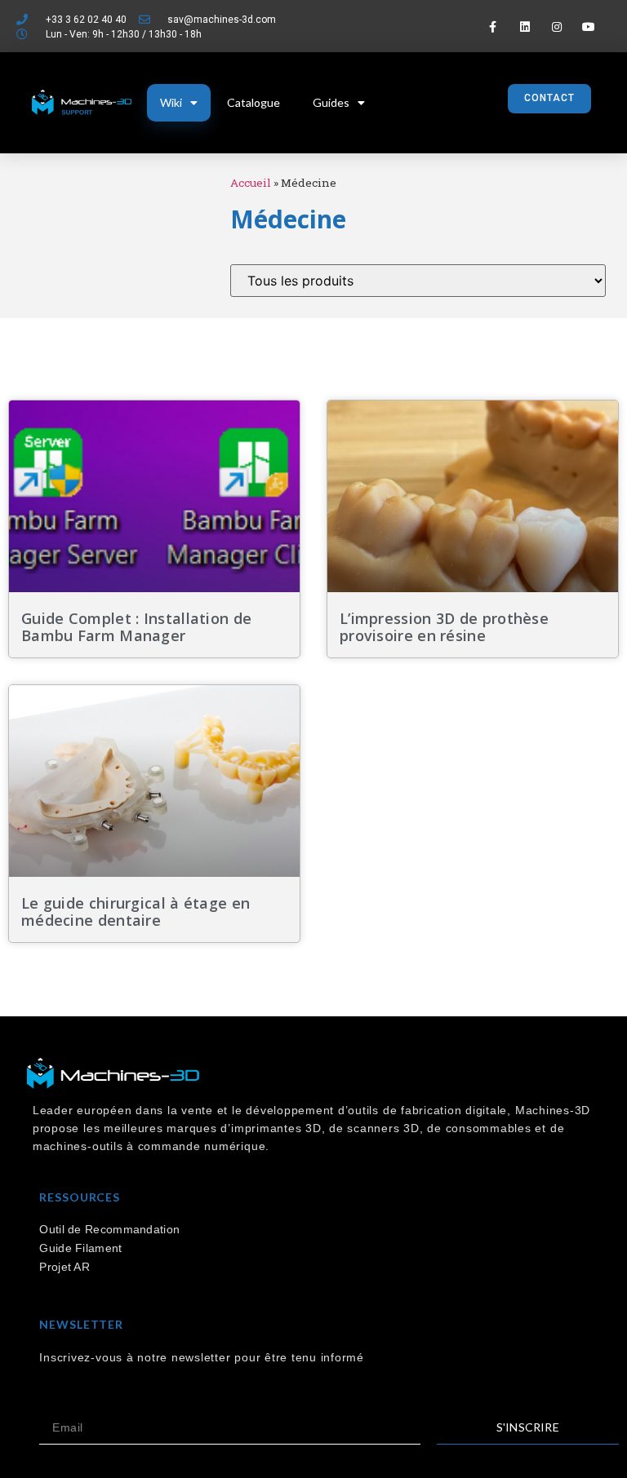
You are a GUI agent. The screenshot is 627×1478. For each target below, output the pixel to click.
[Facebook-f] (493, 26)
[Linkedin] (524, 26)
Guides (331, 102)
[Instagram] (556, 26)
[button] (549, 98)
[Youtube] (589, 26)
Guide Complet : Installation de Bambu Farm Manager (136, 627)
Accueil (250, 182)
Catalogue (253, 102)
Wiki (171, 102)
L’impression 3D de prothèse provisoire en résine (444, 627)
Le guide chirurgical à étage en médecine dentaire (135, 912)
